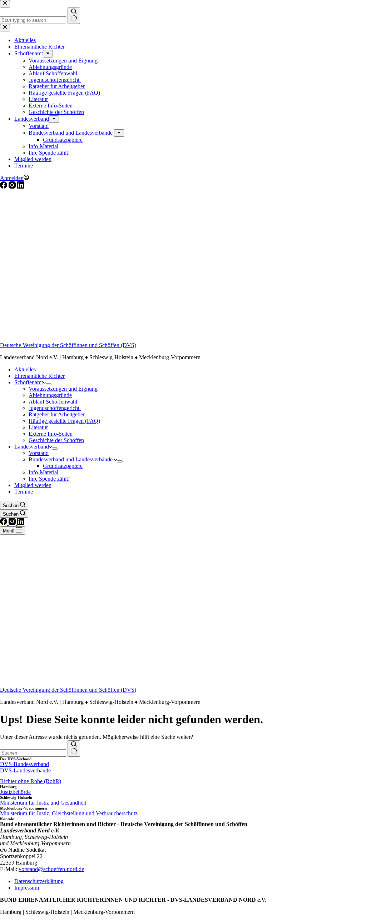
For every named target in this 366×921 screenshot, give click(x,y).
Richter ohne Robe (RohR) (30, 781)
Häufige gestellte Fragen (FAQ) (64, 421)
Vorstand (39, 453)
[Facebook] (4, 187)
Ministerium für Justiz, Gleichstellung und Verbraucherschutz (69, 813)
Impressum (26, 888)
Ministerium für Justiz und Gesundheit (43, 803)
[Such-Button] (74, 748)
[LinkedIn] (20, 187)
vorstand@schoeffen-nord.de (51, 869)
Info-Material (43, 472)
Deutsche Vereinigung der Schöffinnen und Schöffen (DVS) (68, 345)
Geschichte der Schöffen (56, 440)
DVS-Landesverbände (25, 770)
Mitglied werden (32, 485)
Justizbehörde (15, 792)
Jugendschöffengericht (55, 408)
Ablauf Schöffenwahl (53, 402)
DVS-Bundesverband (24, 764)
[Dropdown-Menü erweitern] (48, 384)
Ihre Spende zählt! (49, 479)
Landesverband (31, 447)
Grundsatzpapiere (63, 466)
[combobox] (33, 753)
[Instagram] (13, 187)
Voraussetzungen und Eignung (63, 389)
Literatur (38, 427)
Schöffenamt (28, 382)
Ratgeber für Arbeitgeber (57, 414)
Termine (23, 492)
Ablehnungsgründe (50, 395)
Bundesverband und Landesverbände (71, 459)
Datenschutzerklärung (39, 881)
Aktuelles (25, 369)
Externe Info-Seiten (51, 434)
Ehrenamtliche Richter (39, 376)
